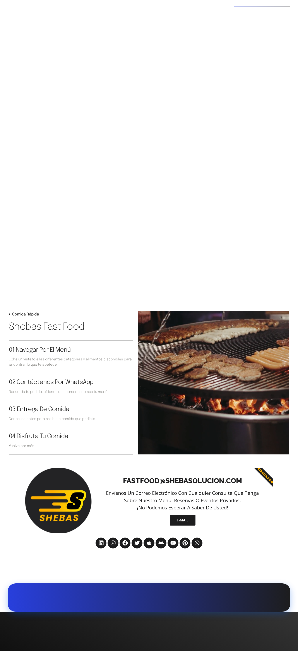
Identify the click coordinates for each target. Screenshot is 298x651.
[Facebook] (125, 543)
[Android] (161, 543)
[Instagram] (113, 543)
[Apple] (149, 543)
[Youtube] (173, 543)
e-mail (182, 520)
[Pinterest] (185, 543)
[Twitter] (137, 543)
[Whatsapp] (197, 543)
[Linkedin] (101, 543)
